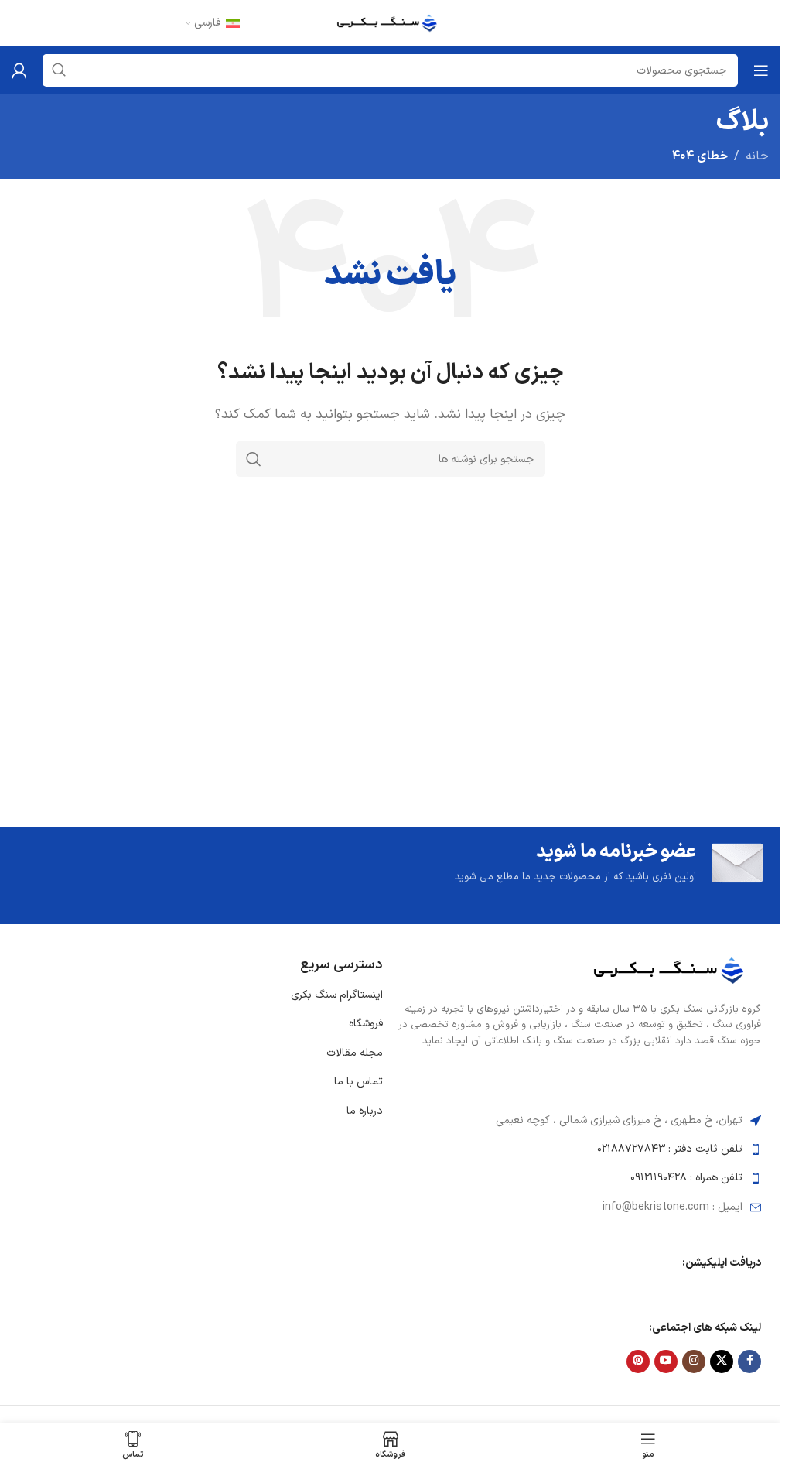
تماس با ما (358, 1082)
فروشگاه (366, 1024)
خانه (757, 156)
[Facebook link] (749, 1361)
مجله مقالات (354, 1053)
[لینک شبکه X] (721, 1361)
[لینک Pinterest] (638, 1361)
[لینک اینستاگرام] (693, 1361)
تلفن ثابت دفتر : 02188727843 (669, 1149)
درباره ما (364, 1111)
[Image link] (674, 970)
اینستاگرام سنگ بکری (337, 995)
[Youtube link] (666, 1361)
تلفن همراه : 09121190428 (686, 1178)
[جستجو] (253, 459)
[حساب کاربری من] (19, 70)
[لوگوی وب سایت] (391, 22)
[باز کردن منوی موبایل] (761, 70)
